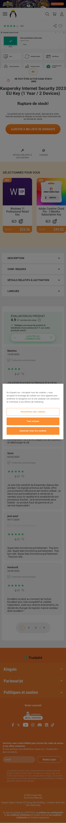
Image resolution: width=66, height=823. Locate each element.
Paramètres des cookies (33, 411)
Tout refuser (33, 421)
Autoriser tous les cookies (33, 430)
